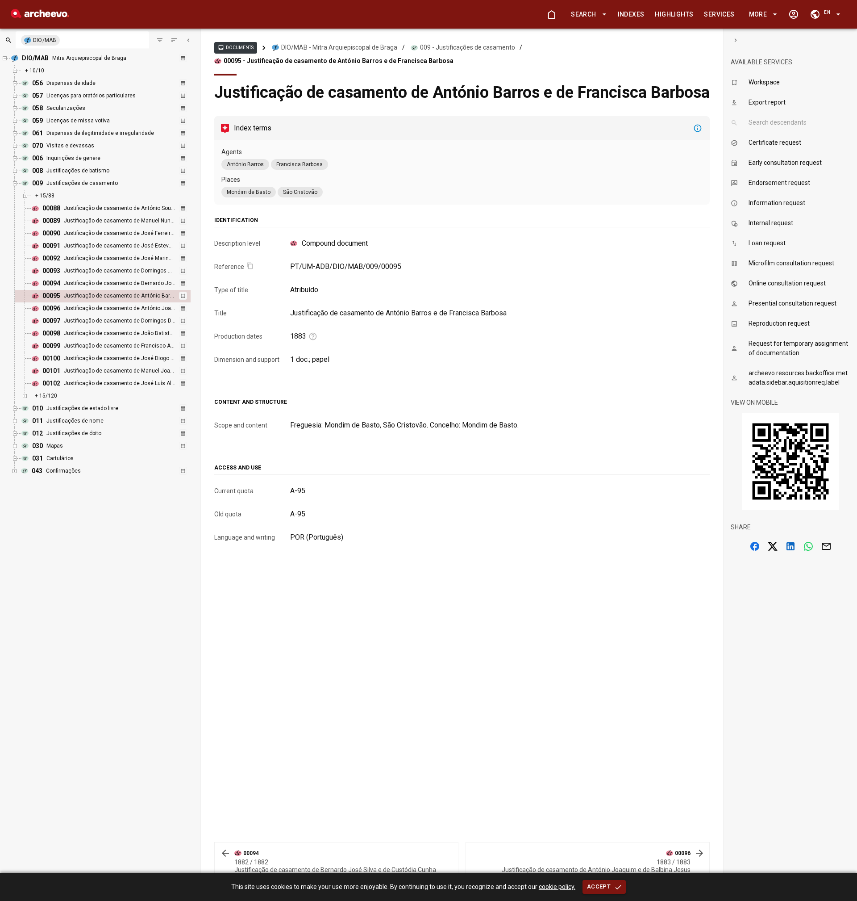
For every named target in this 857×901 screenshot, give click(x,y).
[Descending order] (174, 40)
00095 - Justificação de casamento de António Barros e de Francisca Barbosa (338, 60)
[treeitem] (112, 296)
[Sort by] (160, 40)
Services (719, 14)
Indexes (631, 14)
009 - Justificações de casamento (467, 47)
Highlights (674, 14)
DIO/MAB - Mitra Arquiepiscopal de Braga (339, 47)
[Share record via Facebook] (755, 546)
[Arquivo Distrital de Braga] (40, 15)
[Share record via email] (826, 546)
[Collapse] (188, 40)
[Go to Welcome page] (551, 14)
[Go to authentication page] (794, 14)
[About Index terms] (697, 128)
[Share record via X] (773, 546)
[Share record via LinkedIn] (790, 546)
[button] (587, 14)
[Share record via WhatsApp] (808, 546)
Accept (599, 886)
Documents (236, 47)
